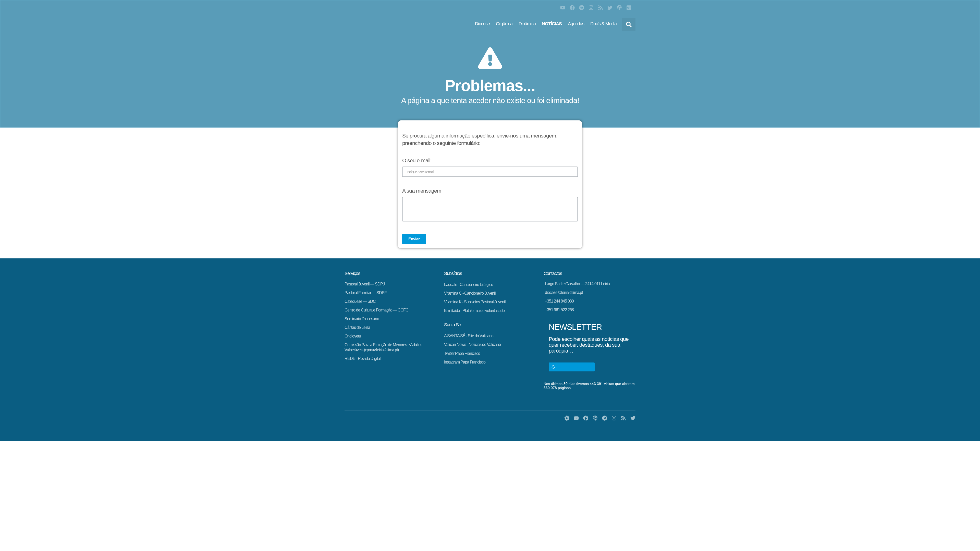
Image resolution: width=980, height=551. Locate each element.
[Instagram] (591, 7)
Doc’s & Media (603, 23)
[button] (628, 24)
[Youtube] (562, 7)
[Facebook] (572, 7)
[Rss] (600, 7)
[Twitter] (609, 7)
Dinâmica (527, 23)
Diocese (482, 23)
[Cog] (566, 418)
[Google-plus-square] (628, 7)
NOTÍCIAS (552, 23)
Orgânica (504, 23)
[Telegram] (581, 7)
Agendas (576, 23)
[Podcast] (619, 7)
